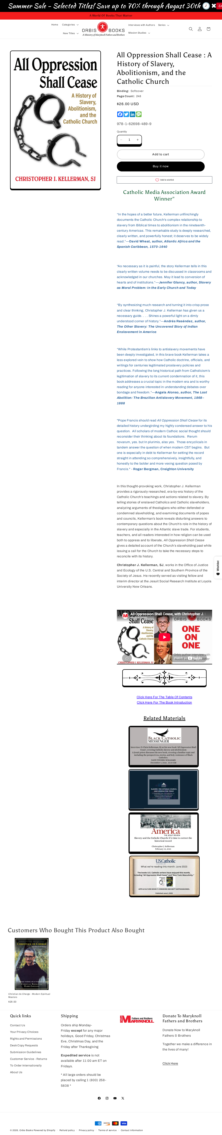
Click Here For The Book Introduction (164, 702)
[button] (70, 25)
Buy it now (161, 166)
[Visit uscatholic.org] (164, 896)
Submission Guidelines (25, 1052)
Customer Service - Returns (28, 1058)
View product (31, 986)
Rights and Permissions (26, 1038)
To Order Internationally (26, 1065)
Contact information (132, 1130)
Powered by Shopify (45, 1130)
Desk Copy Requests (24, 1045)
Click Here (170, 1063)
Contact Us (17, 1025)
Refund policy (67, 1130)
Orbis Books (26, 1130)
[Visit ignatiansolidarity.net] (164, 809)
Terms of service (107, 1130)
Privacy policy (86, 1130)
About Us (16, 1072)
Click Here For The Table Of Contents (164, 697)
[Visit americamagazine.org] (164, 853)
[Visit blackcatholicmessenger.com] (164, 766)
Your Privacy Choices (24, 1031)
